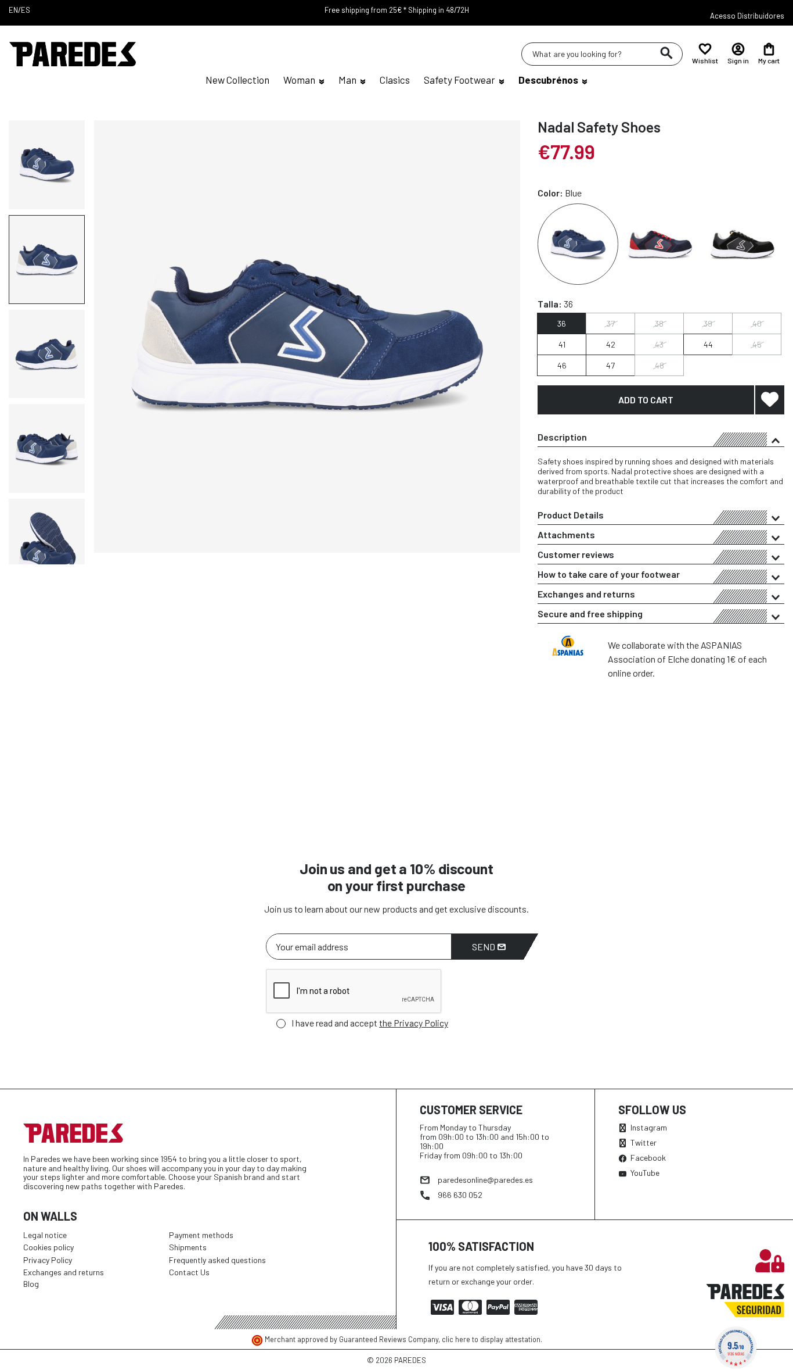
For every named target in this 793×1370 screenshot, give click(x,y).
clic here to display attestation (491, 1339)
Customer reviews (576, 554)
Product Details (571, 514)
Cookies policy (48, 1247)
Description (562, 436)
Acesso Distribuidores (747, 15)
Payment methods (201, 1235)
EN (13, 10)
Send (484, 946)
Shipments (188, 1247)
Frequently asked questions (217, 1259)
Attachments (566, 534)
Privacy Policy (47, 1259)
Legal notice (45, 1235)
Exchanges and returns (586, 593)
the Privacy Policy (413, 1022)
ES (25, 10)
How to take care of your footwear (609, 574)
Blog (31, 1284)
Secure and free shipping (590, 613)
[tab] (661, 437)
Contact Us (189, 1272)
